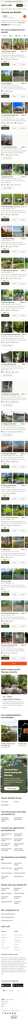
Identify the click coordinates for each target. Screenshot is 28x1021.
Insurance (16, 944)
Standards (16, 947)
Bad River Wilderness (15, 699)
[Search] (24, 16)
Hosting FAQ (17, 949)
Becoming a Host (18, 935)
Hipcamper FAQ (5, 947)
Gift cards (3, 935)
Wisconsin (14, 9)
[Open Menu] (25, 5)
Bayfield (19, 9)
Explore (3, 9)
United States (8, 9)
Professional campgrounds (17, 941)
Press (2, 945)
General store (4, 937)
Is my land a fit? (18, 937)
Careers (3, 942)
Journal (3, 940)
